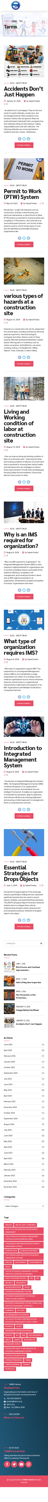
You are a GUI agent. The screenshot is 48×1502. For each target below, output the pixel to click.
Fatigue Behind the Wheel (27, 1010)
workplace (9, 1369)
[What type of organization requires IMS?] (24, 620)
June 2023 (8, 1153)
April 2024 (8, 1147)
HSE (31, 1278)
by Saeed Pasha (33, 101)
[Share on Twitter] (24, 139)
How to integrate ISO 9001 (15, 1278)
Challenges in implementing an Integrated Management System (22, 1245)
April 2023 (8, 1158)
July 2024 (8, 1130)
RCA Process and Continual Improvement (28, 968)
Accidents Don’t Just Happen (23, 91)
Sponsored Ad (29, 1340)
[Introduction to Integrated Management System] (24, 727)
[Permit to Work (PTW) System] (24, 169)
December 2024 (10, 1107)
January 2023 (9, 1176)
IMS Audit (9, 1283)
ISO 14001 (21, 1310)
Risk (23, 1335)
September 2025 (11, 1073)
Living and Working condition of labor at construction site (20, 426)
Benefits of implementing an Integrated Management (21, 1231)
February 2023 (9, 1170)
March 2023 (8, 1164)
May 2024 (8, 1141)
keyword (9, 1326)
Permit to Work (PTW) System (23, 193)
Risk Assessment (35, 1335)
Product (8, 1335)
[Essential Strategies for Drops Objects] (24, 842)
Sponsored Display (12, 1344)
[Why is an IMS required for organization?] (24, 512)
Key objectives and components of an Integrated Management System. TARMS (21, 1320)
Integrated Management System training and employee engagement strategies (23, 1304)
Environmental (36, 1262)
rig (17, 1335)
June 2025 (8, 1084)
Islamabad (9, 1310)
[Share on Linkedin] (28, 139)
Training (26, 1364)
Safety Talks (21, 83)
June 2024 (8, 1136)
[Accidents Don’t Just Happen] (24, 61)
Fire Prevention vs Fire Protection (26, 996)
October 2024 (9, 1113)
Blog (12, 83)
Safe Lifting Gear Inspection (28, 982)
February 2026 (9, 1056)
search (17, 1340)
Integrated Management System (18, 1292)
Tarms (28, 1360)
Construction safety (29, 1251)
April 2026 (8, 1050)
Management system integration (18, 1331)
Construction (11, 1251)
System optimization (13, 1360)
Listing (19, 1326)
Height (8, 1267)
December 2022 (10, 1181)
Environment (20, 1262)
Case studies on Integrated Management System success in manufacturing (21, 1238)
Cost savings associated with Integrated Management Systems (22, 1256)
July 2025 (8, 1079)
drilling (8, 1262)
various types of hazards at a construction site (23, 304)
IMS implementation (13, 1287)
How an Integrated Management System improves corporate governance (21, 1272)
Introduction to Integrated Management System (23, 756)
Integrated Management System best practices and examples (20, 1297)
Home (14, 21)
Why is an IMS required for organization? (21, 539)
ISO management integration (17, 1315)
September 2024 (11, 1119)
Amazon (8, 1225)
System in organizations (15, 1356)
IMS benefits (21, 1283)
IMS (37, 1278)
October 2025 (9, 1067)
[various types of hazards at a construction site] (24, 271)
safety (8, 1340)
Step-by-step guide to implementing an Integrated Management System (20, 1350)
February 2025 (9, 1101)
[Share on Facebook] (19, 139)
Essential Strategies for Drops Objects (21, 872)
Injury (27, 1287)
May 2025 (8, 1090)
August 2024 (9, 1124)
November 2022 (10, 1187)
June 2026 (8, 1045)
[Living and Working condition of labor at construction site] (24, 388)
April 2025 (8, 1096)
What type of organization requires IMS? (20, 646)
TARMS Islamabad (12, 1364)
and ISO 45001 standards (25, 1225)
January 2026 (9, 1062)
